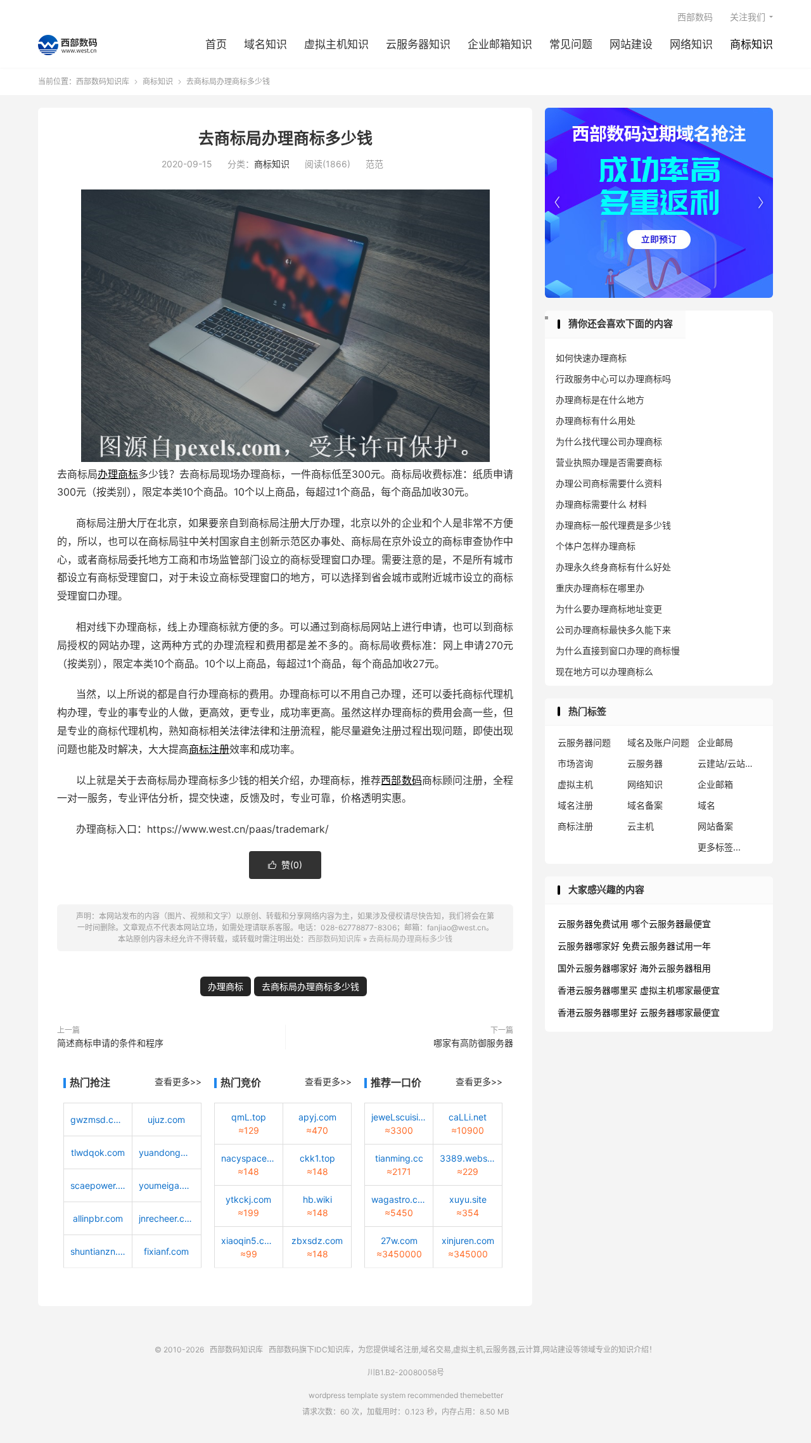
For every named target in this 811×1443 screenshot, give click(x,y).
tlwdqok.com (98, 1152)
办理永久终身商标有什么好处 (613, 566)
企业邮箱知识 (500, 44)
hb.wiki (317, 1199)
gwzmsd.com (97, 1119)
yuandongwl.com (166, 1152)
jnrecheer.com (166, 1218)
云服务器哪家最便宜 (680, 1012)
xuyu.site (468, 1199)
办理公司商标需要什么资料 (609, 483)
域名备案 (645, 805)
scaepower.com (97, 1185)
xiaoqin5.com (248, 1240)
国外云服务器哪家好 (597, 968)
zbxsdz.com (317, 1240)
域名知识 (265, 44)
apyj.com (317, 1117)
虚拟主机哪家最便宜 (680, 990)
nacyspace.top (248, 1158)
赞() (285, 864)
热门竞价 (240, 1082)
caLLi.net (468, 1117)
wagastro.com (398, 1199)
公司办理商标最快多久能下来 (613, 629)
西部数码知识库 (67, 45)
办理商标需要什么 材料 (601, 504)
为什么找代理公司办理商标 (609, 441)
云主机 (640, 826)
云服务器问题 (584, 742)
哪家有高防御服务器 (473, 1042)
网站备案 (715, 826)
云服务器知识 (418, 44)
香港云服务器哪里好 (597, 1012)
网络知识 (691, 44)
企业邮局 (715, 742)
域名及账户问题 (658, 742)
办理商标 (118, 474)
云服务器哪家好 (589, 945)
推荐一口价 (396, 1082)
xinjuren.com (468, 1240)
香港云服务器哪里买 (597, 990)
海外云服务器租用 (675, 968)
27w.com (399, 1240)
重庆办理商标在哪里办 (600, 587)
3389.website (467, 1158)
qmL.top (248, 1117)
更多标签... (719, 847)
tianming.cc (399, 1158)
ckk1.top (317, 1158)
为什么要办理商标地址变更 (609, 608)
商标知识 (751, 44)
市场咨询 (575, 763)
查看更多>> (178, 1081)
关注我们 (747, 16)
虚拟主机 (575, 784)
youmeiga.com (166, 1185)
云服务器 (645, 763)
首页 (216, 44)
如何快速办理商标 (591, 357)
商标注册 (209, 749)
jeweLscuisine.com (398, 1117)
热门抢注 (90, 1082)
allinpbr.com (98, 1218)
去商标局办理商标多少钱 (285, 138)
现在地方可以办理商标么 (604, 671)
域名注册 (575, 805)
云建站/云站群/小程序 (729, 763)
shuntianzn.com (97, 1251)
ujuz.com (166, 1119)
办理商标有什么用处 (595, 420)
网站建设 (631, 44)
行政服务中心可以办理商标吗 (613, 378)
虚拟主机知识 (336, 44)
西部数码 (695, 16)
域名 (706, 805)
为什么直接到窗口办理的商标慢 (618, 650)
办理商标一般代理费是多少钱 (613, 525)
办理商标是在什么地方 (600, 399)
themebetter (481, 1395)
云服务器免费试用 (593, 923)
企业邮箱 (715, 784)
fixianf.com (166, 1251)
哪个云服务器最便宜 (671, 923)
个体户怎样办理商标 (595, 546)
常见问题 (570, 44)
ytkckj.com (248, 1199)
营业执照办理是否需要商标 (609, 462)
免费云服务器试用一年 (666, 945)
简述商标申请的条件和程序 (110, 1042)
